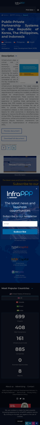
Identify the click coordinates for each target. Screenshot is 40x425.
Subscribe (20, 231)
